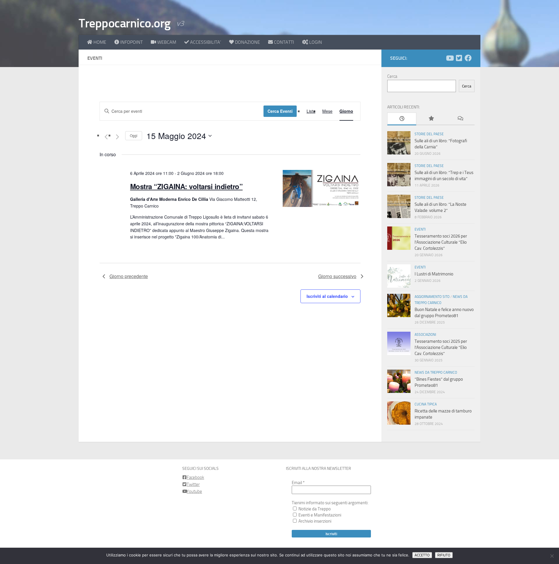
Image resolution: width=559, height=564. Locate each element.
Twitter (193, 484)
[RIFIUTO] (552, 556)
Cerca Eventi (280, 111)
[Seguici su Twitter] (458, 58)
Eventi (420, 229)
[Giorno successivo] (117, 136)
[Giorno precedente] (105, 136)
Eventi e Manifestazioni (319, 515)
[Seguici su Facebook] (468, 58)
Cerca (392, 76)
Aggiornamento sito (432, 297)
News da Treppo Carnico (436, 372)
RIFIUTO (443, 555)
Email (298, 482)
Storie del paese (429, 134)
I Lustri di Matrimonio (434, 274)
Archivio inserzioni (314, 521)
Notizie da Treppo (314, 509)
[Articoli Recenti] (401, 119)
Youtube (194, 491)
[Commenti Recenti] (460, 119)
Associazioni (425, 335)
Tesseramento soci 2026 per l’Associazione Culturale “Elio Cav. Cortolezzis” (441, 242)
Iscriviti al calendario (327, 296)
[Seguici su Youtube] (449, 58)
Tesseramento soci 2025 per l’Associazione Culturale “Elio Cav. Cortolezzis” (441, 347)
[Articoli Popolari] (430, 119)
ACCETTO (422, 555)
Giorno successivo (337, 276)
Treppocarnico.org (125, 23)
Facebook (195, 477)
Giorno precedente (128, 276)
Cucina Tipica (426, 404)
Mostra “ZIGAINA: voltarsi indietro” (186, 186)
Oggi (133, 135)
